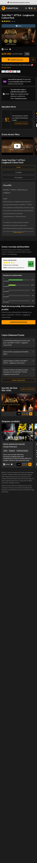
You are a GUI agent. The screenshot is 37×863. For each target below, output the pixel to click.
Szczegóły (18, 172)
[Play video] (17, 146)
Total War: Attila (18, 81)
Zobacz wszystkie (28, 389)
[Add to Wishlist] (33, 59)
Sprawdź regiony (6, 67)
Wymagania (19, 177)
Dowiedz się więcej (21, 98)
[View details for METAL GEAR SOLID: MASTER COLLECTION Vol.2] (17, 432)
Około (18, 167)
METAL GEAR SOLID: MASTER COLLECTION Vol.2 (14, 445)
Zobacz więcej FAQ (18, 380)
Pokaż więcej (18, 232)
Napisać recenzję (18, 322)
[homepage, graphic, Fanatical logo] (10, 8)
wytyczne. (14, 254)
